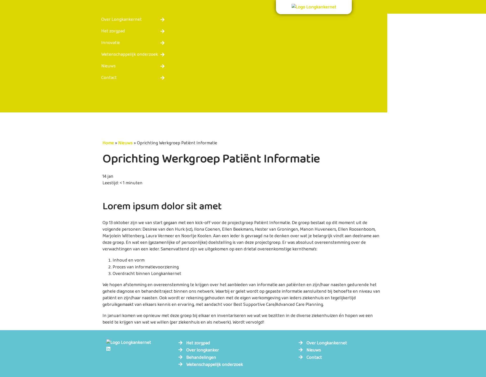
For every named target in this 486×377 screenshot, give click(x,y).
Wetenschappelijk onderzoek (129, 54)
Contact (109, 77)
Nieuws (108, 66)
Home (108, 143)
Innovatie (110, 42)
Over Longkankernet (121, 19)
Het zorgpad (113, 31)
